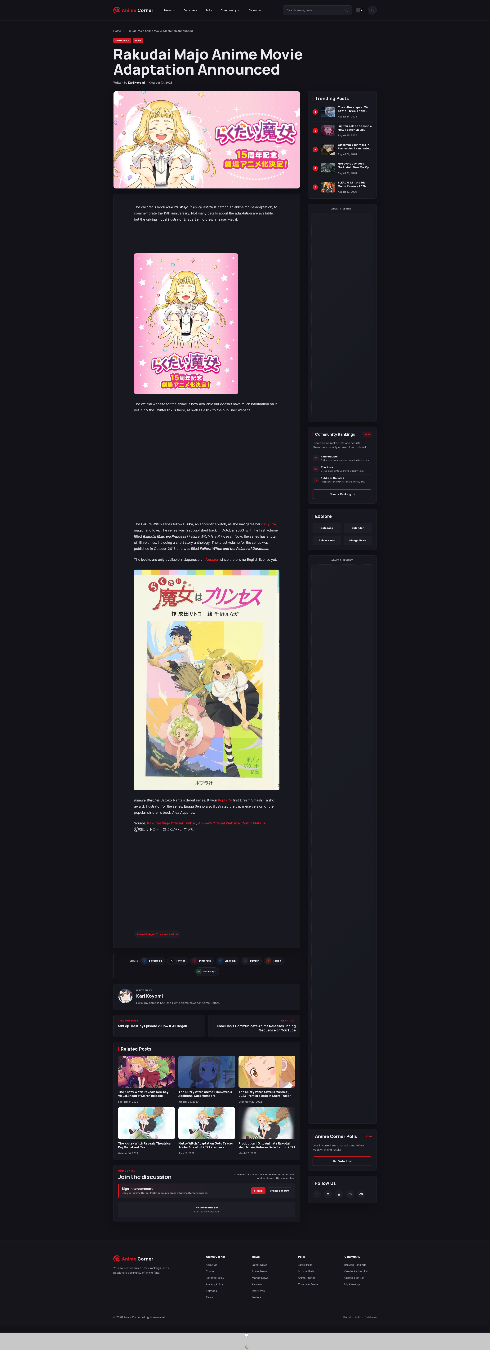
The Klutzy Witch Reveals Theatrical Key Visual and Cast (144, 1145)
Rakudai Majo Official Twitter (171, 823)
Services (211, 1290)
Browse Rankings (355, 1264)
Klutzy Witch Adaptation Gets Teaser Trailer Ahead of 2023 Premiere (205, 1145)
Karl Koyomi (136, 82)
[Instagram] (339, 1194)
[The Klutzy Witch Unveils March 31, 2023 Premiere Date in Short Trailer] (266, 1072)
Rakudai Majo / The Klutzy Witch (157, 934)
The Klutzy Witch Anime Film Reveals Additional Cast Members (205, 1094)
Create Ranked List (356, 1271)
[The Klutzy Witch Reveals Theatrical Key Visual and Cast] (146, 1123)
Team (209, 1297)
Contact (211, 1271)
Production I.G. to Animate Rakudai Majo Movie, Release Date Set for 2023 (266, 1145)
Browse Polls (306, 1271)
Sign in (258, 1190)
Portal (347, 1317)
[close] (246, 1335)
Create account (279, 1190)
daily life (268, 524)
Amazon (212, 560)
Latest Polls (305, 1264)
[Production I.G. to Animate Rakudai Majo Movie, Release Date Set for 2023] (266, 1123)
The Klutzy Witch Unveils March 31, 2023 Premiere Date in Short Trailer (264, 1094)
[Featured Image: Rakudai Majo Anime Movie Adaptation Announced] (207, 139)
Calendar (255, 10)
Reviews (257, 1284)
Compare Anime (308, 1284)
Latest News (259, 1264)
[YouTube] (350, 1194)
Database (190, 10)
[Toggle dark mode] (360, 10)
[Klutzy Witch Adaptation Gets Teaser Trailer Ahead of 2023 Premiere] (206, 1123)
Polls (209, 10)
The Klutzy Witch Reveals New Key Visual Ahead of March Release (143, 1094)
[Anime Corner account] (372, 10)
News (138, 40)
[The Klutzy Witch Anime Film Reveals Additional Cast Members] (206, 1072)
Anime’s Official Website (219, 823)
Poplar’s (225, 800)
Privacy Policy (215, 1284)
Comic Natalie (253, 823)
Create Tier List (354, 1277)
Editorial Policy (215, 1277)
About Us (211, 1264)
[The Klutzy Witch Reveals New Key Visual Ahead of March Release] (146, 1072)
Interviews (258, 1290)
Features (257, 1297)
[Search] (346, 10)
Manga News (357, 540)
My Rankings (352, 1284)
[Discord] (361, 1194)
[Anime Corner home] (133, 10)
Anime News (122, 40)
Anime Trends (306, 1277)
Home (117, 31)
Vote (369, 1136)
